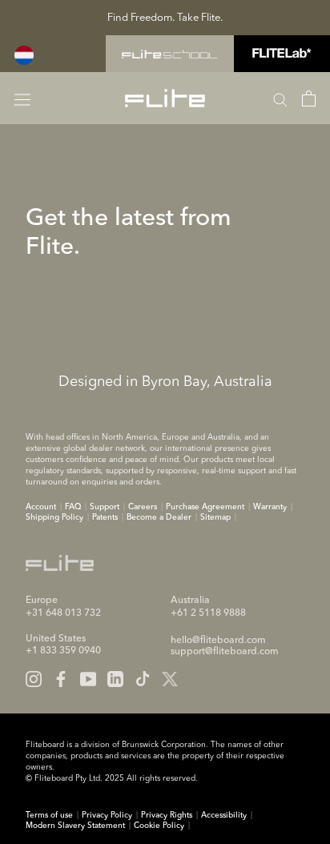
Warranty (270, 507)
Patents (105, 517)
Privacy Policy (107, 815)
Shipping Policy (54, 517)
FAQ (73, 507)
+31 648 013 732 (63, 613)
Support (104, 507)
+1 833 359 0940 (63, 651)
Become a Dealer (159, 517)
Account (41, 507)
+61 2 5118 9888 (208, 613)
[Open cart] (309, 98)
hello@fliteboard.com (218, 640)
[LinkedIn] (115, 679)
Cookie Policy (159, 826)
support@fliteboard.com (225, 652)
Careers (142, 507)
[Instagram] (34, 679)
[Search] (280, 98)
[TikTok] (143, 679)
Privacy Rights (166, 815)
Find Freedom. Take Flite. (165, 18)
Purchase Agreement (205, 507)
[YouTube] (88, 679)
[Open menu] (22, 98)
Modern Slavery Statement (75, 826)
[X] (170, 679)
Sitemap (215, 517)
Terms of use (49, 815)
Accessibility (224, 815)
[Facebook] (61, 679)
